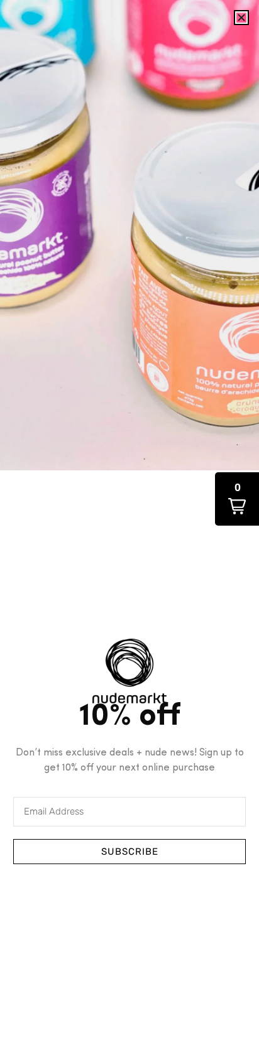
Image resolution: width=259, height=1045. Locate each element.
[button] (237, 499)
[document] (129, 522)
